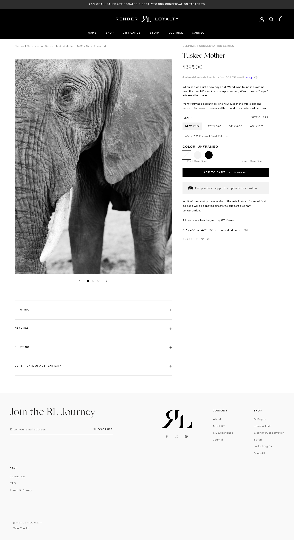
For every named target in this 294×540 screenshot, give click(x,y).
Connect (199, 33)
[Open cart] (281, 18)
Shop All (259, 453)
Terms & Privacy (21, 490)
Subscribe (103, 429)
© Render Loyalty (27, 523)
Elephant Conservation (269, 432)
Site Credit (21, 528)
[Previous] (79, 281)
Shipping (22, 347)
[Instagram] (176, 436)
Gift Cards (132, 33)
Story (155, 33)
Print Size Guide (197, 161)
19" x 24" (214, 126)
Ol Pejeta (260, 419)
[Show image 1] (88, 281)
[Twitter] (202, 239)
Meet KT (219, 426)
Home (92, 33)
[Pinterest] (208, 239)
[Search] (271, 19)
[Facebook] (197, 239)
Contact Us (17, 476)
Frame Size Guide (252, 161)
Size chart (260, 117)
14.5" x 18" (192, 126)
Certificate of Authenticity (38, 366)
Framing (21, 328)
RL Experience (223, 432)
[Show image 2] (93, 281)
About (217, 419)
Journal (176, 33)
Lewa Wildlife (263, 426)
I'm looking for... (264, 446)
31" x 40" (235, 126)
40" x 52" (256, 126)
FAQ (13, 483)
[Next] (106, 281)
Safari (258, 439)
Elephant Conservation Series (208, 46)
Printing (22, 310)
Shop (109, 33)
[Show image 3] (98, 281)
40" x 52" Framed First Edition (206, 136)
